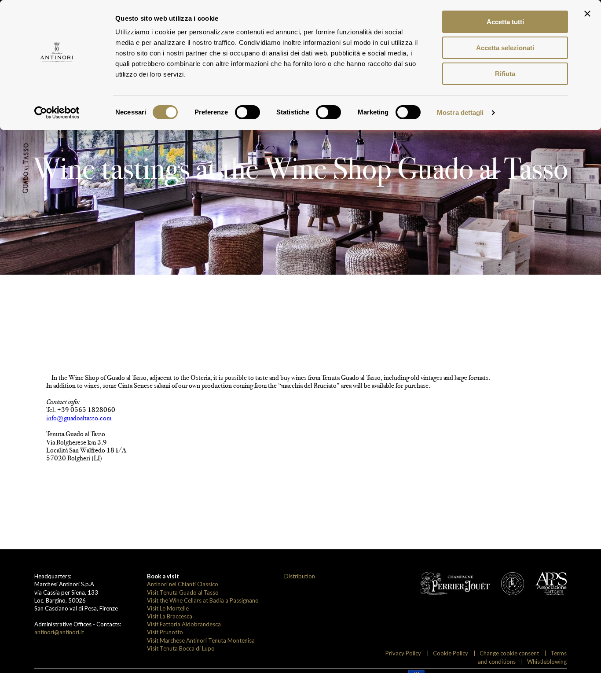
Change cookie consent (509, 653)
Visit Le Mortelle (168, 608)
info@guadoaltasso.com (78, 418)
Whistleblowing (547, 661)
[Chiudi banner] (587, 14)
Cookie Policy (450, 653)
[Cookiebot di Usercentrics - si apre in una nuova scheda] (56, 112)
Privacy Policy (403, 653)
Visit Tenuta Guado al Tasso (183, 592)
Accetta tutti (505, 22)
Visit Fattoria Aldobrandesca (184, 624)
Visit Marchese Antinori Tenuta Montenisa (201, 640)
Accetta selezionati (505, 47)
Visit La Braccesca (169, 616)
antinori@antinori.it (59, 632)
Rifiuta (505, 73)
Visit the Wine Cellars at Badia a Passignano (203, 600)
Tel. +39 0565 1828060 (80, 409)
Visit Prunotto (165, 632)
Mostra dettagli (460, 112)
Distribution (299, 576)
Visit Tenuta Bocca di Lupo (181, 648)
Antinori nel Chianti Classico (182, 584)
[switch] (247, 112)
